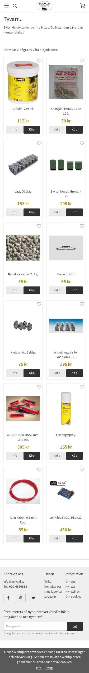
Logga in (50, 597)
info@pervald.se (14, 582)
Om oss (70, 582)
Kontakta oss (52, 587)
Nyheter (70, 587)
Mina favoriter (53, 592)
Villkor (48, 582)
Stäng (49, 668)
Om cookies (73, 597)
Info (15, 129)
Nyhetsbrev (73, 592)
